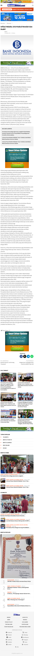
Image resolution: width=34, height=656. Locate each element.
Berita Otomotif (7, 439)
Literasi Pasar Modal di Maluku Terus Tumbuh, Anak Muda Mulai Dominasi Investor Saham (25, 385)
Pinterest (10, 635)
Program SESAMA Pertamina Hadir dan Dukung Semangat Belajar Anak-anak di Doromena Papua (25, 404)
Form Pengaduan (8, 626)
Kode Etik (25, 617)
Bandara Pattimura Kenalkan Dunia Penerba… (13, 515)
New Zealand (6, 445)
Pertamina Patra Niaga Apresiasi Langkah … (12, 476)
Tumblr (9, 637)
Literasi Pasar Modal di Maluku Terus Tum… (17, 481)
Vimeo (25, 642)
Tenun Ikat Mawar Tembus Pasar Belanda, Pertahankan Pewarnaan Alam (8, 421)
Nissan (4, 448)
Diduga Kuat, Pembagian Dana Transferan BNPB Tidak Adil (26, 362)
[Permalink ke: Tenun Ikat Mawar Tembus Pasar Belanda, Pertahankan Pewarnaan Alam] (8, 413)
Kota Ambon (11, 474)
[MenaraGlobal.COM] (17, 5)
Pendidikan (17, 514)
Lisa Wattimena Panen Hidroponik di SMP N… (18, 521)
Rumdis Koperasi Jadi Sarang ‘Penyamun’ (7, 362)
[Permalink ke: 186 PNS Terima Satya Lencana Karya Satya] (17, 556)
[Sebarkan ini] (21, 356)
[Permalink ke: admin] (2, 32)
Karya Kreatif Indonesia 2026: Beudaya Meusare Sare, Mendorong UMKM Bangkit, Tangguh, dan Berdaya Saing (25, 421)
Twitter (25, 632)
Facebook (10, 632)
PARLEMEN (9, 592)
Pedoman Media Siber (25, 626)
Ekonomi (6, 474)
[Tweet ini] (24, 356)
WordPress (9, 639)
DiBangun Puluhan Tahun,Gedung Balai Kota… (18, 588)
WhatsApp (26, 635)
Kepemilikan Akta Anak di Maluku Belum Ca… (19, 606)
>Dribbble (10, 642)
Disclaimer (25, 622)
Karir (8, 619)
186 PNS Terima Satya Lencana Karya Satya (19, 581)
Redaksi (25, 619)
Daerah (2, 474)
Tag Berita (5, 437)
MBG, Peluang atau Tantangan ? (16, 599)
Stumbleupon (26, 637)
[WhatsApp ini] (31, 356)
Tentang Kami (8, 624)
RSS (18, 647)
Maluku (16, 474)
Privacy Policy (8, 622)
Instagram (26, 639)
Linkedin (9, 644)
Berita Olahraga (7, 442)
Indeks (8, 617)
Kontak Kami (25, 624)
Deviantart (26, 644)
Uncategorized (10, 580)
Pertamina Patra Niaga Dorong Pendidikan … (18, 527)
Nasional (26, 524)
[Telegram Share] (28, 356)
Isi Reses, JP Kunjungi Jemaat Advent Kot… (19, 593)
